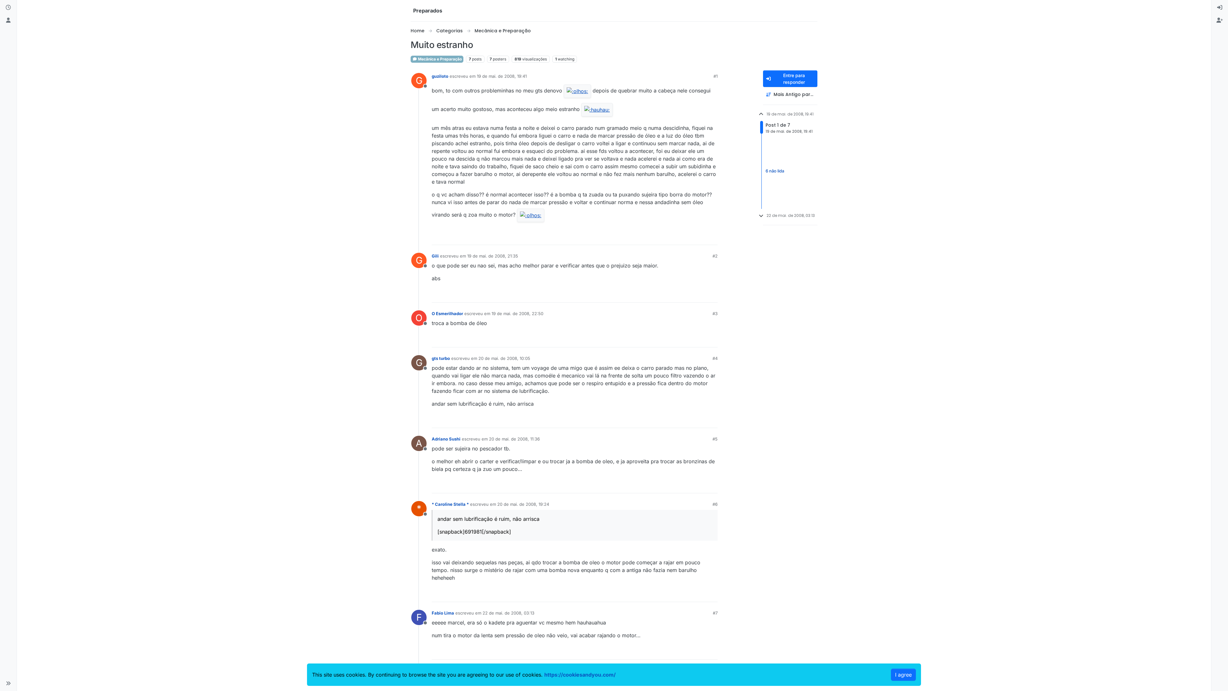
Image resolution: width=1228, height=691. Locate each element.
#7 (715, 613)
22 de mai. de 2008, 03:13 (508, 613)
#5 (715, 438)
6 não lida (775, 171)
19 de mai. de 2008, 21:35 (492, 255)
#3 (715, 313)
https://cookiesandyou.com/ (580, 674)
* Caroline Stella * (450, 504)
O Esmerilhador (447, 313)
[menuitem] (1219, 8)
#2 (715, 255)
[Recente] (8, 8)
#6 (715, 504)
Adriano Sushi (446, 438)
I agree (903, 674)
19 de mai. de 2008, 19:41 (502, 76)
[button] (8, 683)
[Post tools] (712, 237)
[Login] (1219, 8)
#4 (715, 358)
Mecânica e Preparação (439, 59)
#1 (715, 76)
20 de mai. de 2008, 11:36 (514, 438)
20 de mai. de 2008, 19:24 (523, 504)
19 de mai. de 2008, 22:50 (517, 313)
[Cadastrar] (1219, 20)
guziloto (440, 76)
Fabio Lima (443, 613)
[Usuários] (8, 20)
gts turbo (441, 358)
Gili (435, 255)
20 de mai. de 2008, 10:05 (504, 358)
